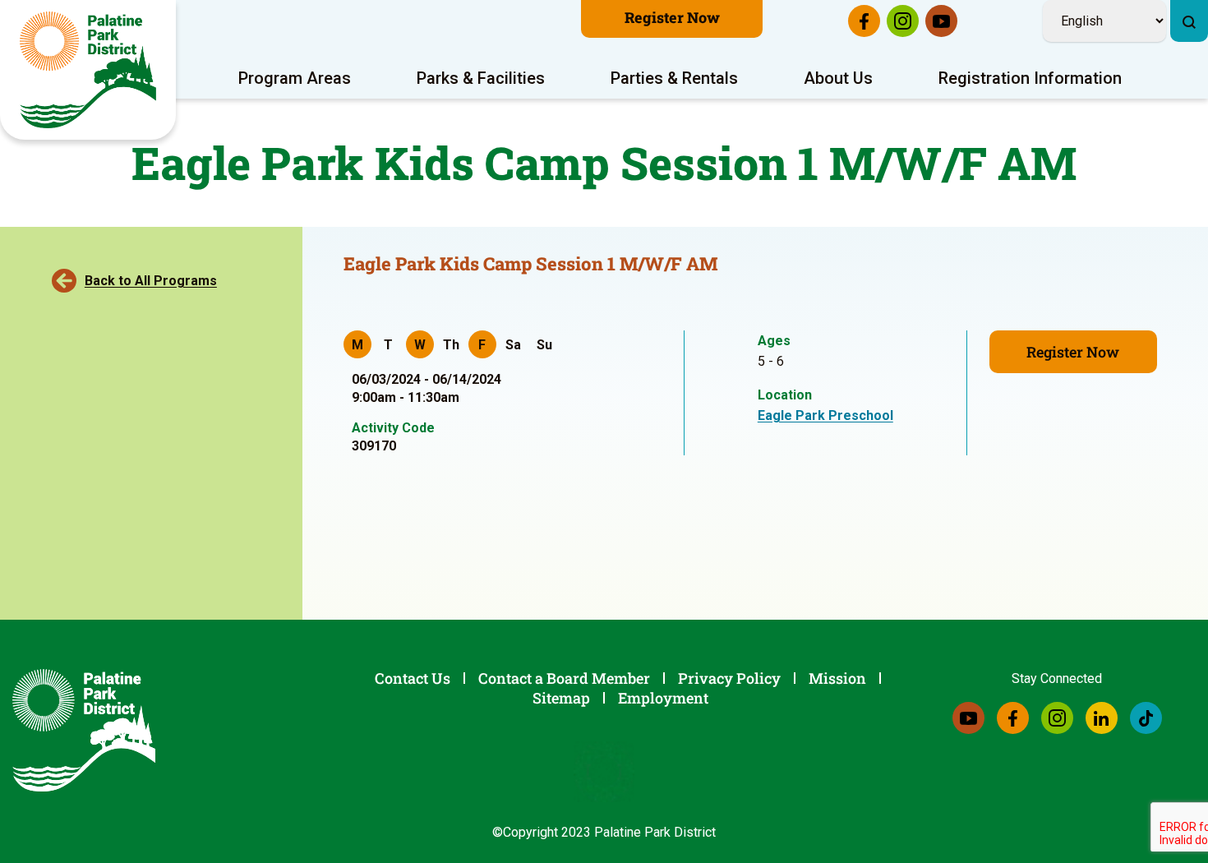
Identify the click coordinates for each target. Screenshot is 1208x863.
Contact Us (412, 678)
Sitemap (561, 698)
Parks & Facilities (481, 78)
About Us (838, 78)
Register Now (672, 17)
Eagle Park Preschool (825, 415)
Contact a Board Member (564, 678)
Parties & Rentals (674, 78)
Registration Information (1030, 78)
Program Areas (294, 78)
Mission (837, 678)
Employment (663, 698)
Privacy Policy (729, 678)
